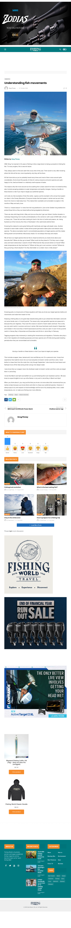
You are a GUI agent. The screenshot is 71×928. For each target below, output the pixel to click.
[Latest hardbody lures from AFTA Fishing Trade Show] (31, 897)
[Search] (60, 51)
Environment (62, 871)
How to (7, 93)
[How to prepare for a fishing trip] (52, 519)
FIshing (11, 409)
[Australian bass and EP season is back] (31, 869)
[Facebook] (6, 880)
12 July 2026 (19, 535)
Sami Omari (11, 535)
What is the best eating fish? (47, 502)
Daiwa (63, 890)
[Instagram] (18, 880)
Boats (58, 890)
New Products (52, 875)
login (10, 546)
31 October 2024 (23, 103)
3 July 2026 (51, 535)
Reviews (60, 878)
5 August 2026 (20, 504)
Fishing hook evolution (12, 502)
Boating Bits (51, 871)
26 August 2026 (41, 876)
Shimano (50, 899)
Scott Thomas (44, 504)
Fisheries (50, 893)
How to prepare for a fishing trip (48, 533)
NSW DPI (55, 896)
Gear (16, 409)
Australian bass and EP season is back (41, 870)
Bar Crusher (51, 890)
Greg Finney (12, 103)
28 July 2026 (53, 504)
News (49, 867)
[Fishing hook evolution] (19, 489)
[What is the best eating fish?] (52, 489)
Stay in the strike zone (12, 533)
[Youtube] (14, 880)
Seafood (62, 896)
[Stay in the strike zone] (19, 519)
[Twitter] (10, 880)
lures (49, 896)
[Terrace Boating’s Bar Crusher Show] (31, 883)
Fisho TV (50, 878)
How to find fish (24, 409)
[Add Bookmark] (65, 414)
